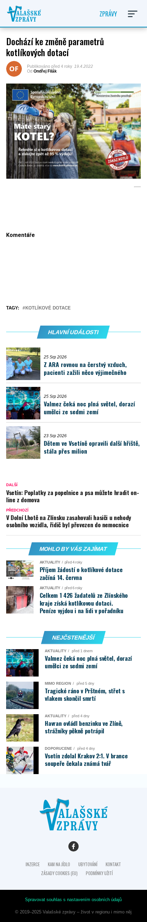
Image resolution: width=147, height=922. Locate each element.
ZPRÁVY (108, 13)
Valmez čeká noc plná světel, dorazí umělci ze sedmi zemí (89, 407)
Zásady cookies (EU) (59, 873)
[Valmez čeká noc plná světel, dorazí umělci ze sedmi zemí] (25, 403)
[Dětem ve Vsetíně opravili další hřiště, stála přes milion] (25, 442)
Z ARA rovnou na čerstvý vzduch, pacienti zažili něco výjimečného (85, 368)
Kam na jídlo (59, 864)
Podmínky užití (99, 873)
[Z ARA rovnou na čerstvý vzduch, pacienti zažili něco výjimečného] (25, 364)
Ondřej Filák (45, 71)
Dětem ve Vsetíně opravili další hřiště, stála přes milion (92, 447)
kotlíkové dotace (48, 308)
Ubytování (87, 864)
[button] (133, 14)
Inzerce (33, 864)
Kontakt (113, 864)
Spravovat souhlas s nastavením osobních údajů (73, 899)
